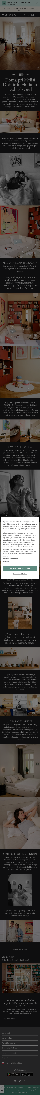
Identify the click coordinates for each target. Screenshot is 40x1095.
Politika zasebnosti (10, 558)
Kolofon (6, 562)
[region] (20, 547)
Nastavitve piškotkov (20, 574)
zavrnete (6, 551)
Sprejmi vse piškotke (20, 568)
